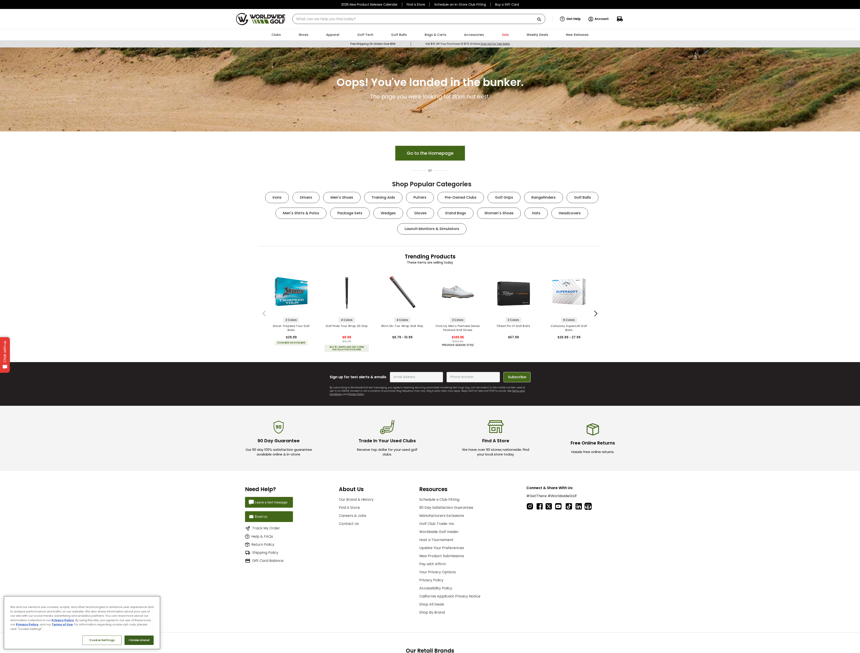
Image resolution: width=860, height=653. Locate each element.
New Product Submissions (441, 555)
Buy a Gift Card (507, 4)
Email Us (261, 516)
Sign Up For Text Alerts (495, 44)
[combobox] (418, 19)
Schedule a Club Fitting (439, 499)
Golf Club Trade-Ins (436, 523)
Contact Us (349, 523)
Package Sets (350, 213)
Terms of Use (62, 624)
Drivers (306, 197)
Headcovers (570, 213)
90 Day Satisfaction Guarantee (446, 507)
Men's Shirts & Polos (301, 213)
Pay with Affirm (432, 564)
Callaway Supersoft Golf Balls (569, 328)
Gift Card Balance (268, 560)
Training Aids (383, 197)
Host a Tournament (436, 539)
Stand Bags (455, 213)
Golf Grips (504, 197)
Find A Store (349, 507)
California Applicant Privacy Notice (449, 596)
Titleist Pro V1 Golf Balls (513, 326)
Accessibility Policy (435, 588)
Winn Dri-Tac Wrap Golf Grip (402, 326)
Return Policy (262, 544)
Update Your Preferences (441, 547)
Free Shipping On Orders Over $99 (373, 44)
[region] (82, 622)
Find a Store (416, 4)
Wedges (388, 213)
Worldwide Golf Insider (439, 531)
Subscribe (517, 377)
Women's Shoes (499, 213)
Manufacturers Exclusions (441, 515)
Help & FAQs (262, 536)
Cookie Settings (102, 640)
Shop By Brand (432, 612)
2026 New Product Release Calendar (369, 4)
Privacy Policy (356, 394)
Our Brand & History (356, 499)
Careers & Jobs (352, 515)
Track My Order (266, 528)
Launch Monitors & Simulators (432, 228)
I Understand (139, 640)
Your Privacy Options (437, 572)
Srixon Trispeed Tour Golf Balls (291, 328)
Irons (277, 197)
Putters (419, 197)
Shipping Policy (265, 552)
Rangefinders (543, 197)
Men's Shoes (342, 197)
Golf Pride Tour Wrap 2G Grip (347, 326)
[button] (570, 19)
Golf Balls (582, 197)
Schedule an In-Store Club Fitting (460, 4)
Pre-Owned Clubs (461, 197)
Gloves (420, 213)
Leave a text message (271, 502)
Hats (536, 213)
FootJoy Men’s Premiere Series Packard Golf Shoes (458, 328)
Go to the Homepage (430, 153)
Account (602, 19)
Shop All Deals (431, 604)
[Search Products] (540, 20)
